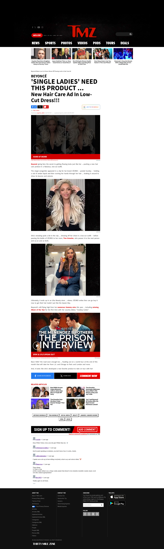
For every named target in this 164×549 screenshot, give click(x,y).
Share (44, 376)
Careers (60, 501)
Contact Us (61, 496)
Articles (34, 509)
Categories (35, 519)
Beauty (75, 415)
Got (37, 35)
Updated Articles (37, 514)
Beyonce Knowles (39, 415)
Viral (62, 419)
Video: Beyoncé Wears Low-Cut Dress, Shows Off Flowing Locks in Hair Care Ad (45, 160)
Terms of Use (36, 501)
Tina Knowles (53, 415)
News (35, 43)
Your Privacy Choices (42, 506)
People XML (35, 530)
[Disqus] (65, 460)
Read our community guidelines (78, 434)
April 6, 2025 (40, 113)
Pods (97, 43)
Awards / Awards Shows (88, 415)
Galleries (34, 525)
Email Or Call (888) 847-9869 (53, 35)
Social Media (65, 415)
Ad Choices (35, 504)
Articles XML (36, 511)
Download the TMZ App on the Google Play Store (117, 503)
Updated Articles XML (38, 517)
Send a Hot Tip (62, 498)
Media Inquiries (62, 506)
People (34, 527)
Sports (50, 43)
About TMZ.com (37, 496)
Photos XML (35, 533)
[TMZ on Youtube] (39, 27)
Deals (125, 43)
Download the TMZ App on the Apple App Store (117, 496)
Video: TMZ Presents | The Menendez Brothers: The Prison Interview (45, 358)
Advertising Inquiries (64, 504)
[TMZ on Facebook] (32, 27)
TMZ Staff (36, 110)
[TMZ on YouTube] (93, 514)
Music (68, 419)
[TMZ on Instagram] (42, 27)
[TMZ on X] (35, 27)
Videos (82, 43)
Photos (66, 43)
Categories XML (37, 522)
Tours (110, 43)
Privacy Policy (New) (38, 498)
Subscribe (102, 505)
